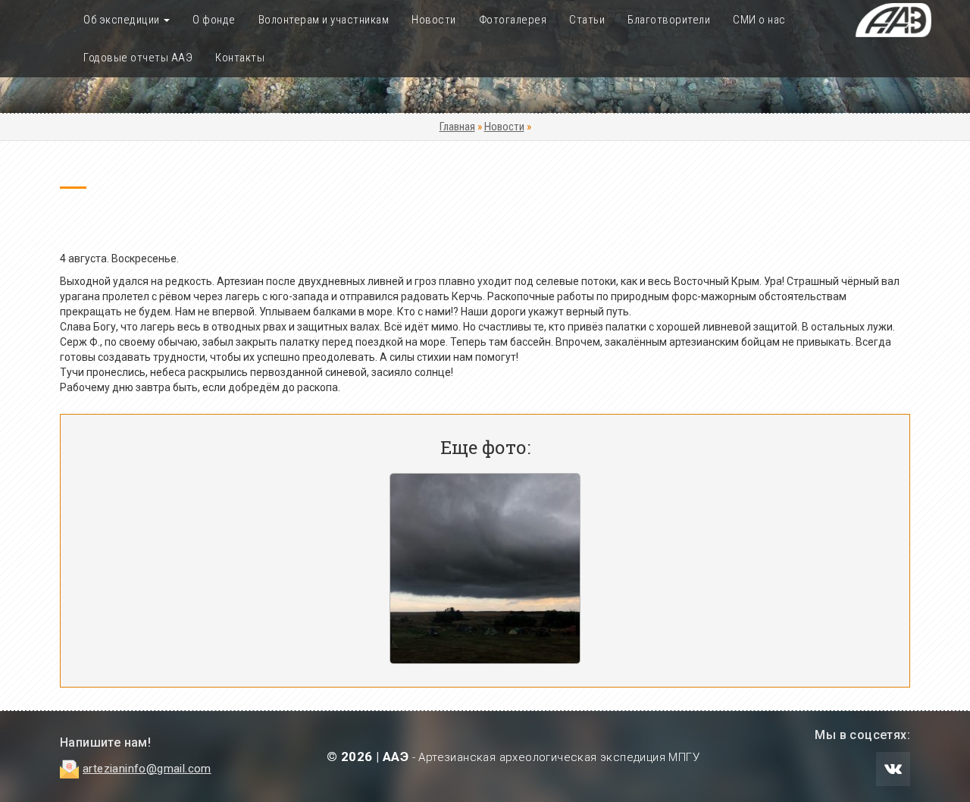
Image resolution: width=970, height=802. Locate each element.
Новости (433, 20)
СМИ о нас (759, 20)
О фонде (214, 20)
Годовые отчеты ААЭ (137, 57)
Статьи (587, 20)
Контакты (239, 57)
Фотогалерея (513, 20)
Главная (457, 126)
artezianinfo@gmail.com (147, 768)
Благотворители (668, 20)
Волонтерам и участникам (324, 20)
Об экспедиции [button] (122, 20)
